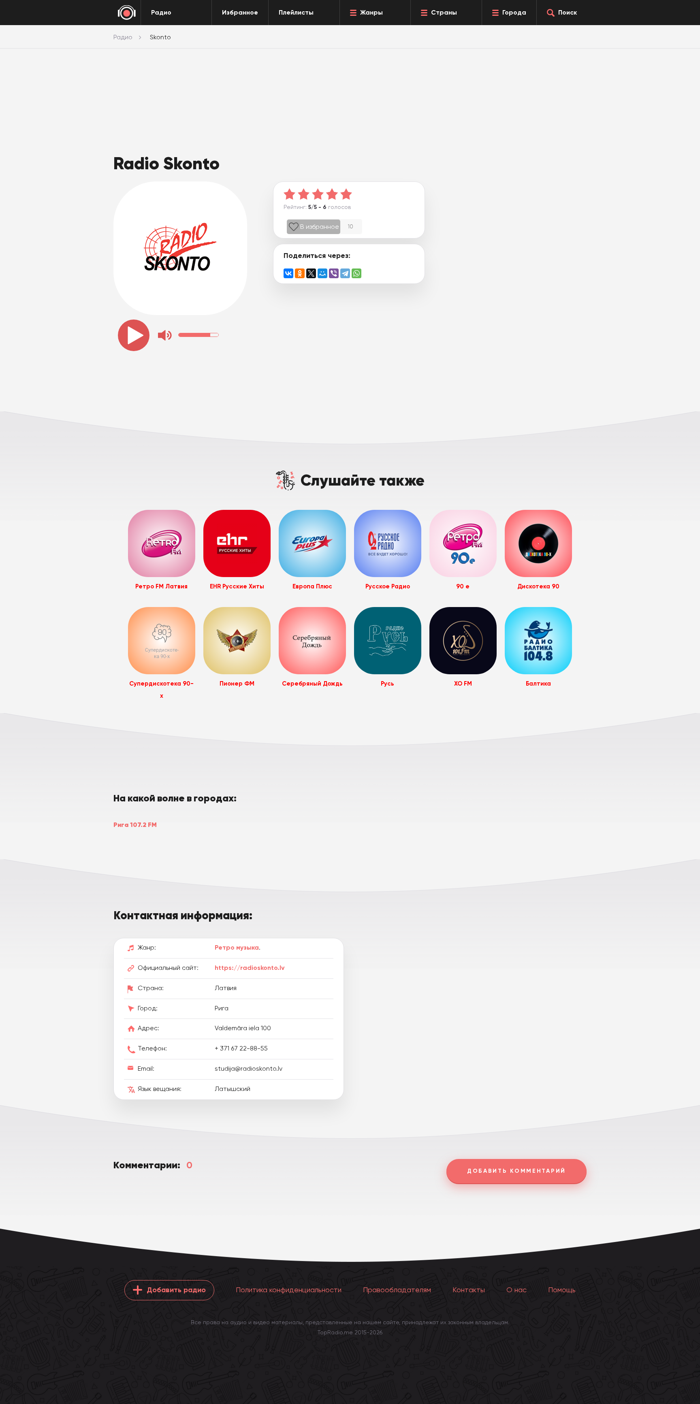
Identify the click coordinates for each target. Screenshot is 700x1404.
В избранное (319, 226)
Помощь (562, 1289)
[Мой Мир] (322, 273)
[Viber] (334, 273)
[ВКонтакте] (288, 273)
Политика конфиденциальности (288, 1289)
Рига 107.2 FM (135, 824)
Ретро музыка (237, 947)
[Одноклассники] (300, 273)
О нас (516, 1289)
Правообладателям (397, 1289)
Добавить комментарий (516, 1171)
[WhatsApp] (356, 273)
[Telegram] (345, 273)
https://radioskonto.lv (250, 968)
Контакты (468, 1289)
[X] (311, 273)
